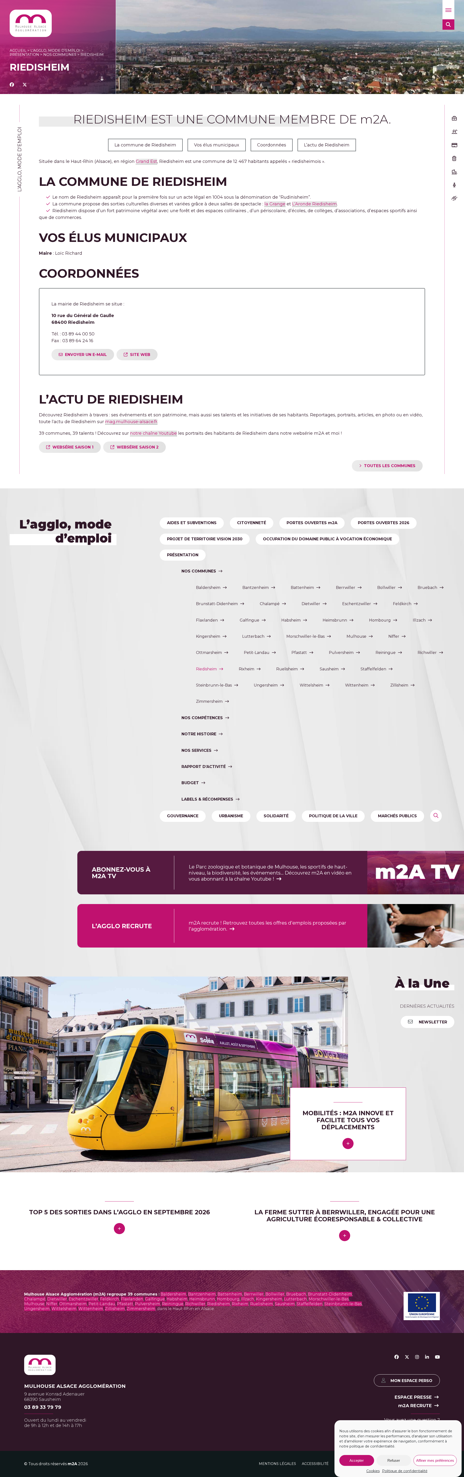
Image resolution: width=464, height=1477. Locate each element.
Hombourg (380, 620)
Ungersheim (266, 685)
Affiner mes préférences (435, 1460)
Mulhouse (356, 636)
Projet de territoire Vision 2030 (204, 539)
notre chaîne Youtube (153, 433)
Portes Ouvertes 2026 (383, 523)
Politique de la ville (333, 816)
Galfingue (249, 620)
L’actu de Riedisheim (326, 145)
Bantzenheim (255, 587)
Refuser (393, 1460)
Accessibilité (315, 1463)
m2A (72, 1463)
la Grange (274, 204)
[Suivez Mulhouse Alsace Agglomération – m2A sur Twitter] (407, 1357)
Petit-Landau (256, 652)
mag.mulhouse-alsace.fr (131, 421)
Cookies (373, 1471)
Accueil (18, 50)
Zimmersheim (209, 701)
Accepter (356, 1460)
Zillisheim (399, 685)
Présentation (24, 54)
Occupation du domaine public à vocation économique (327, 539)
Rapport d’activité (203, 766)
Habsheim (291, 620)
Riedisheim (206, 669)
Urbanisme (231, 816)
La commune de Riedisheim (145, 145)
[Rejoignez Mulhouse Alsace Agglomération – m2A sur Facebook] (396, 1357)
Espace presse (413, 1397)
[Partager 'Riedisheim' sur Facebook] (12, 84)
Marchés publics (397, 816)
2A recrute (415, 1405)
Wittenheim (356, 685)
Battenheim (302, 587)
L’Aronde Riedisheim (314, 204)
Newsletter (432, 1022)
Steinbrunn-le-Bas (214, 685)
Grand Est (146, 161)
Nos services (196, 750)
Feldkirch (402, 603)
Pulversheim (341, 652)
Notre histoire (198, 734)
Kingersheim (208, 636)
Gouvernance (182, 816)
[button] (448, 9)
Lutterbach (253, 636)
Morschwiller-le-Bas (305, 636)
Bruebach (427, 587)
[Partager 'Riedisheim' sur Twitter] (24, 84)
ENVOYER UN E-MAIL (86, 354)
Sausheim (329, 669)
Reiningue (386, 652)
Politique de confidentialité (405, 1471)
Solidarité (276, 816)
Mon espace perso (411, 1380)
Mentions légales (277, 1463)
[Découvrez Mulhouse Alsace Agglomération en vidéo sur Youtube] (437, 1357)
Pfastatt (299, 652)
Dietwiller (311, 603)
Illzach (419, 620)
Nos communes (59, 54)
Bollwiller (386, 587)
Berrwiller (345, 587)
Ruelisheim (287, 669)
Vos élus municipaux (216, 145)
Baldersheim (208, 587)
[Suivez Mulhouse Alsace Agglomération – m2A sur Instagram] (417, 1357)
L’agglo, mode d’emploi (55, 50)
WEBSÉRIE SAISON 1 (73, 447)
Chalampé (270, 603)
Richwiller (427, 652)
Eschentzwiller (356, 603)
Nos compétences (202, 718)
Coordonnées (271, 145)
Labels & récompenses (207, 799)
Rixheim (246, 669)
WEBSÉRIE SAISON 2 (138, 447)
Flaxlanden (207, 620)
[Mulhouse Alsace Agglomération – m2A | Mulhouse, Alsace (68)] (31, 23)
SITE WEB (140, 354)
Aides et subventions (192, 523)
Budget (190, 783)
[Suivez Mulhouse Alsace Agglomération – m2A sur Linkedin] (427, 1357)
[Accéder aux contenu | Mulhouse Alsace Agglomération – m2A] (102, 84)
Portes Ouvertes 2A (312, 523)
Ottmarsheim (209, 652)
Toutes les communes (389, 465)
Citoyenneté (251, 523)
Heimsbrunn (335, 620)
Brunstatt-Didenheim (217, 603)
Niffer (393, 636)
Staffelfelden (373, 669)
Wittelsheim (311, 685)
